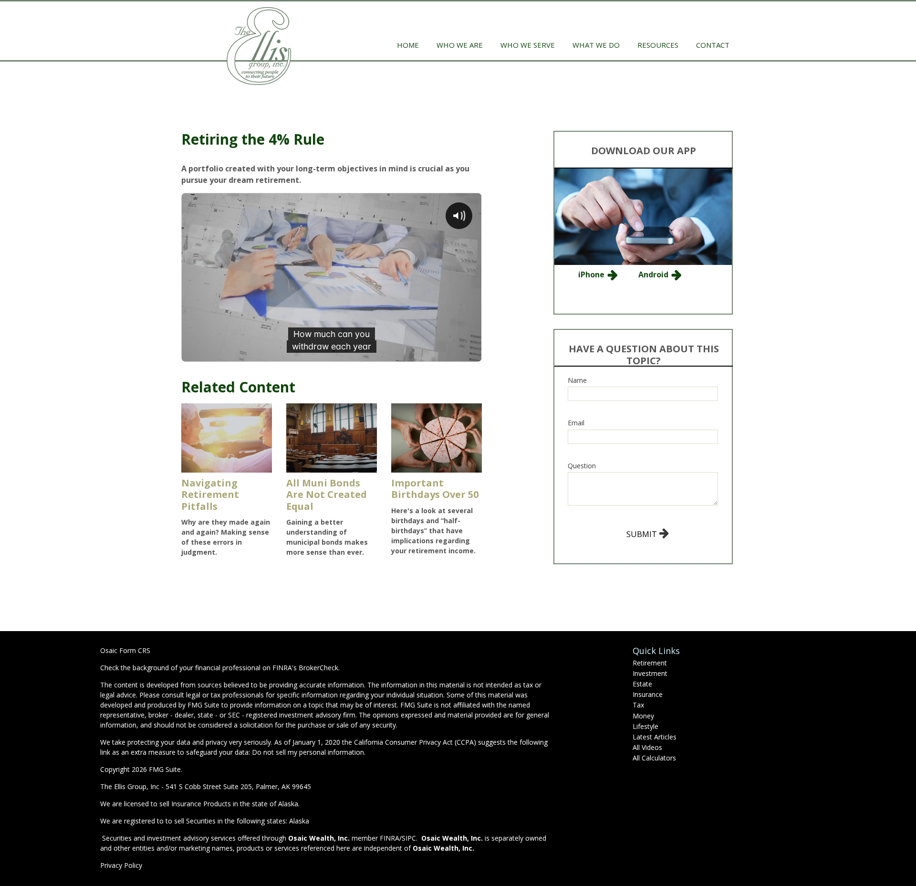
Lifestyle (645, 726)
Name (577, 380)
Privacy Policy (121, 865)
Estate (642, 683)
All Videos (647, 747)
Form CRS (134, 650)
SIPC (409, 838)
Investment (650, 673)
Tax (638, 704)
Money (643, 715)
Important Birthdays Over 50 (435, 488)
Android (653, 274)
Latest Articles (655, 736)
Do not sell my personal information (308, 752)
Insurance (648, 694)
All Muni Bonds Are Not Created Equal (326, 494)
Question (582, 465)
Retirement (650, 662)
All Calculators (654, 757)
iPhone (591, 274)
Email (576, 422)
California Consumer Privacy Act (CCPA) (415, 742)
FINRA (389, 838)
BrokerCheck (318, 667)
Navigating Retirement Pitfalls (210, 494)
